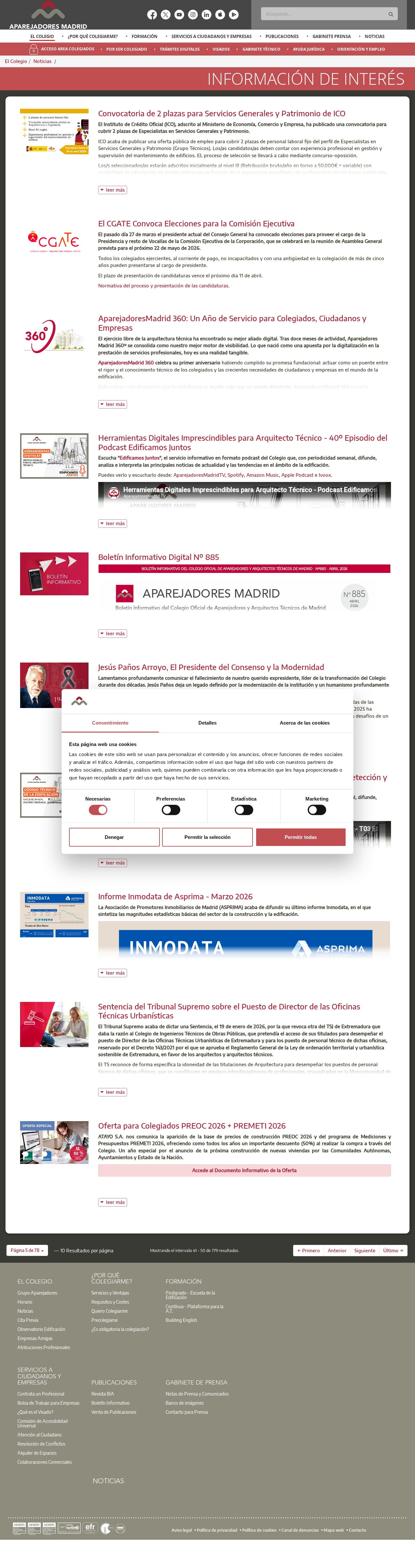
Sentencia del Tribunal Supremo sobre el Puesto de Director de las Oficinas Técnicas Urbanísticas (229, 1010)
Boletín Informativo (110, 1403)
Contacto (357, 1530)
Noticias (375, 36)
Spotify (236, 475)
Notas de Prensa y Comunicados (197, 1394)
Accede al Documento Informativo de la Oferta (244, 1170)
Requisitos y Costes (110, 1302)
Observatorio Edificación (41, 1329)
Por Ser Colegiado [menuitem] (126, 49)
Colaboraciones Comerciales (45, 1462)
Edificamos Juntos (140, 458)
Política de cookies (259, 1530)
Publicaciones (282, 36)
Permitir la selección (207, 837)
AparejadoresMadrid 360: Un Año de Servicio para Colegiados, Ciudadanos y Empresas (232, 322)
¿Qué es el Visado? (35, 1412)
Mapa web (334, 1530)
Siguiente (364, 1250)
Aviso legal (182, 1530)
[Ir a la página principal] (48, 15)
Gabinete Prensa (332, 36)
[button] (27, 1250)
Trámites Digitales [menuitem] (180, 49)
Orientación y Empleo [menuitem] (361, 49)
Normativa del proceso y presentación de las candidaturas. (164, 285)
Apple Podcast (297, 475)
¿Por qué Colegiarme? (93, 36)
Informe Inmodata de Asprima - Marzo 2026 (175, 896)
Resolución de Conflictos (41, 1444)
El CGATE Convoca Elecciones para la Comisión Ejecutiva (196, 223)
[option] (42, 36)
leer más (116, 189)
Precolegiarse (104, 1320)
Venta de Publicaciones (113, 1412)
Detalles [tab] (207, 723)
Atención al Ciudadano (40, 1434)
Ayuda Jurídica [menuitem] (309, 49)
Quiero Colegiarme (109, 1311)
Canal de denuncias (300, 1530)
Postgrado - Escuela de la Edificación (190, 1295)
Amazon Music (262, 475)
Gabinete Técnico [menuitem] (261, 49)
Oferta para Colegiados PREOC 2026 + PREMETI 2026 (192, 1125)
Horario (25, 1302)
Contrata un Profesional (41, 1394)
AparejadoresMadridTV (199, 475)
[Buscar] (391, 14)
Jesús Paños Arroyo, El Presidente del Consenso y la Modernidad (211, 667)
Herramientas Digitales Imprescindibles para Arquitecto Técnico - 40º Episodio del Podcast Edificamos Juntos (242, 442)
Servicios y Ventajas (110, 1293)
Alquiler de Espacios (37, 1453)
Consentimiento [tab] (110, 723)
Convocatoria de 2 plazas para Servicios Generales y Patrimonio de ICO (222, 113)
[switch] (171, 810)
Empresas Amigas (35, 1338)
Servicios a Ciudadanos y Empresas (212, 36)
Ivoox (325, 475)
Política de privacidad (217, 1530)
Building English (181, 1320)
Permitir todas (301, 837)
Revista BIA (102, 1394)
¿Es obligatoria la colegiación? (120, 1329)
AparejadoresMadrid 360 (126, 362)
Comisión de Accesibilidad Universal (43, 1423)
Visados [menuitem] (221, 49)
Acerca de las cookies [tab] (305, 723)
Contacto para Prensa (187, 1412)
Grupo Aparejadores (37, 1293)
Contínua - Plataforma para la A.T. (194, 1308)
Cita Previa (28, 1320)
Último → (393, 1250)
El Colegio (42, 36)
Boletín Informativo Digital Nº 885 (158, 557)
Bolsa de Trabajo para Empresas (48, 1403)
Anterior (337, 1250)
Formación (145, 36)
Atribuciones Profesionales (44, 1347)
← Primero (308, 1250)
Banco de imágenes (185, 1403)
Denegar (114, 837)
